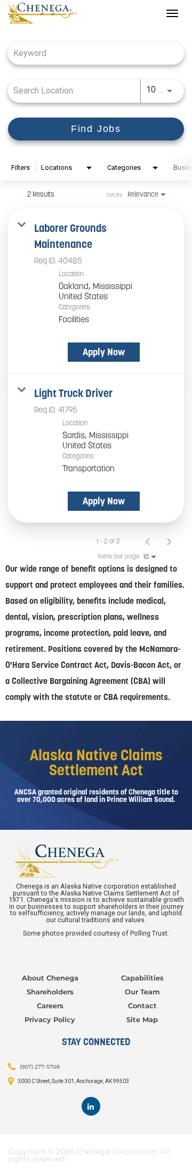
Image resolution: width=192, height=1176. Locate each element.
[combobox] (90, 53)
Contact (142, 1005)
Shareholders (50, 991)
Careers (50, 1005)
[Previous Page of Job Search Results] (147, 541)
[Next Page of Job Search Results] (169, 541)
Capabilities (142, 977)
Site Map (142, 1019)
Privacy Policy (50, 1019)
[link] (96, 290)
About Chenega (50, 977)
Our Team (142, 991)
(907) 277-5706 (40, 1066)
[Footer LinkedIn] (91, 1106)
